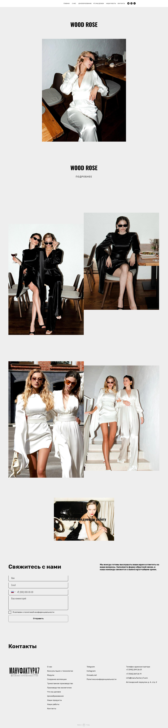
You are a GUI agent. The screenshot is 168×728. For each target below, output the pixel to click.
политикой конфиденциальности (39, 612)
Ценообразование (55, 696)
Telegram (91, 667)
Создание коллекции (57, 679)
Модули (50, 675)
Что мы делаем (54, 692)
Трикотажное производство (60, 683)
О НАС (74, 3)
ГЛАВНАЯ (66, 3)
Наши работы (53, 704)
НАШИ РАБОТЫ (111, 3)
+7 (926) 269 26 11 (133, 674)
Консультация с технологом (60, 671)
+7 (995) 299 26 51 (134, 670)
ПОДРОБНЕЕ (84, 176)
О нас (49, 667)
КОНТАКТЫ (121, 3)
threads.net (92, 675)
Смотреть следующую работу (84, 519)
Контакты (51, 708)
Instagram (91, 671)
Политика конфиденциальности (101, 679)
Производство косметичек (59, 688)
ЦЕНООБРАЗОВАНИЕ (85, 3)
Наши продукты (54, 700)
